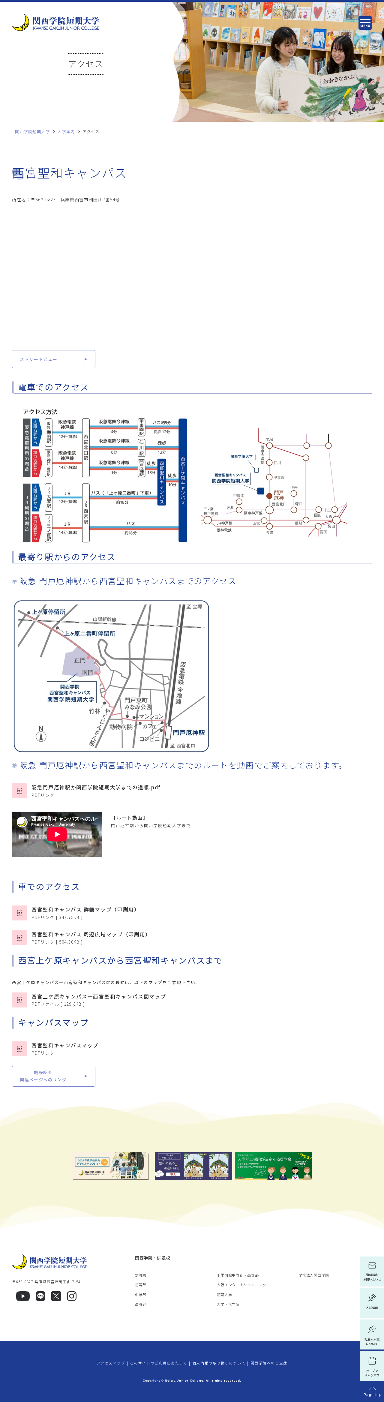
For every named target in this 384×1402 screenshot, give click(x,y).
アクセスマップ (111, 1362)
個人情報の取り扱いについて (219, 1362)
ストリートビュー (38, 359)
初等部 (140, 1284)
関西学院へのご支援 (268, 1362)
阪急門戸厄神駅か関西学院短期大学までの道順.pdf (96, 791)
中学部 (140, 1294)
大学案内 (66, 131)
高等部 (140, 1304)
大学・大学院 (228, 1304)
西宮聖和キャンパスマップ (65, 1049)
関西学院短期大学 (32, 131)
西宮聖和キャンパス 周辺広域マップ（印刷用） (91, 938)
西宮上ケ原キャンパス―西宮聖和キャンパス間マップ (99, 1000)
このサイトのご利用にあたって (158, 1362)
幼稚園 (140, 1274)
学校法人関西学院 (313, 1274)
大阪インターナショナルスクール (245, 1284)
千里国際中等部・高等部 (238, 1274)
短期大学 (224, 1294)
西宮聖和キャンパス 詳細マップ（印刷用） (86, 913)
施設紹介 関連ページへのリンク (43, 1075)
